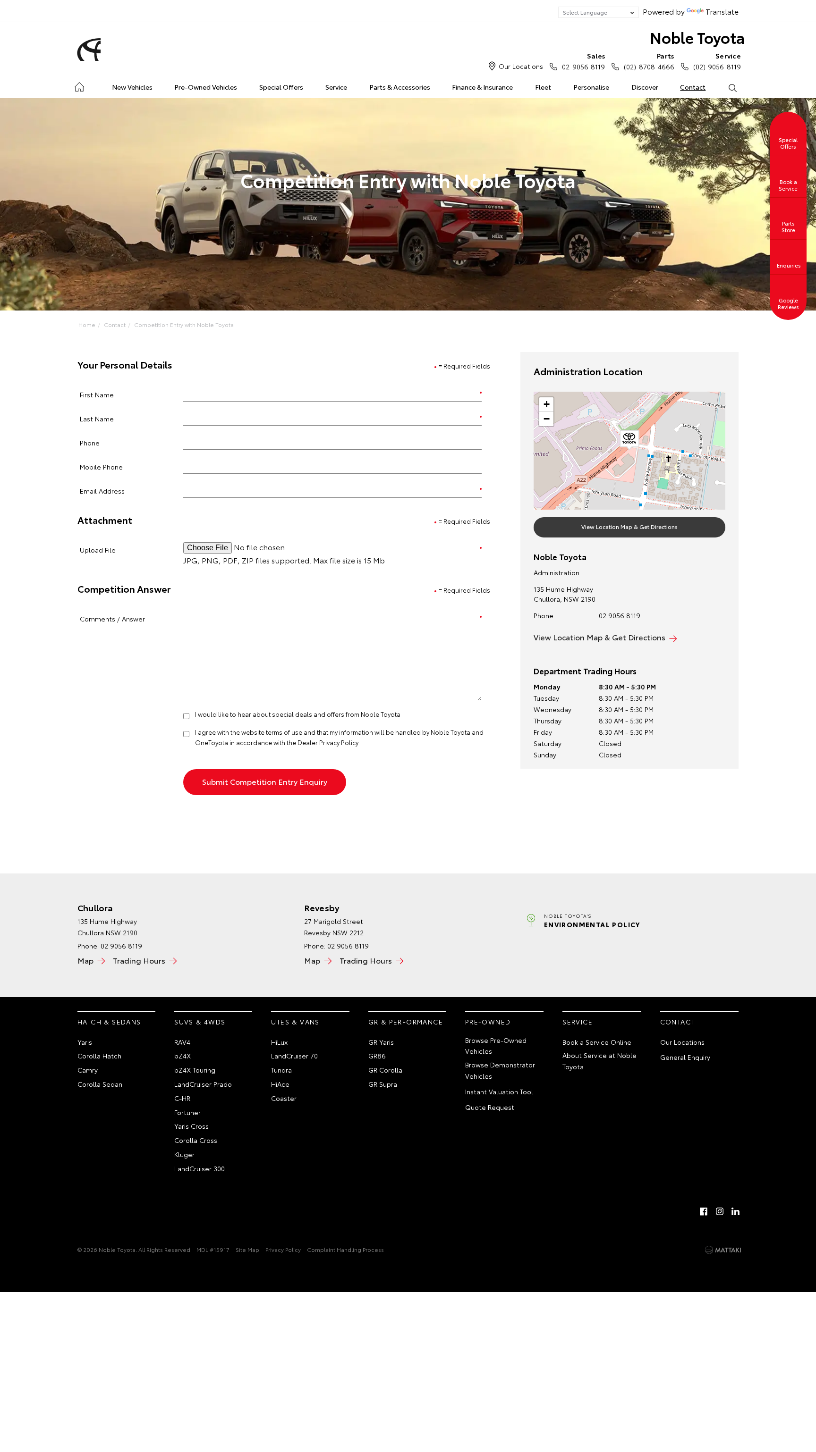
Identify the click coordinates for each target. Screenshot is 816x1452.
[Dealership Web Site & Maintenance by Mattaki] (723, 1250)
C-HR (182, 1098)
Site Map (247, 1249)
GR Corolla (385, 1069)
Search (732, 87)
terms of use (284, 732)
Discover (644, 87)
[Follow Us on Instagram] (719, 1211)
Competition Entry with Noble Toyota (184, 324)
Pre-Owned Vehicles (205, 87)
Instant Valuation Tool (499, 1091)
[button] (629, 440)
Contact (693, 87)
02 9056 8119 (583, 61)
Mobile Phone (101, 466)
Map (85, 960)
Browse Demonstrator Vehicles (500, 1070)
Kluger (184, 1154)
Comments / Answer (112, 618)
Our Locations (521, 66)
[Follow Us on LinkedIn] (736, 1211)
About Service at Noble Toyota (599, 1060)
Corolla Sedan (99, 1084)
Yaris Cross (191, 1126)
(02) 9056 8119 (717, 61)
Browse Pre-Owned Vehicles (496, 1045)
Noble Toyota (697, 37)
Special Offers (281, 87)
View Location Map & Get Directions (629, 526)
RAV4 (182, 1042)
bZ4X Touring (194, 1069)
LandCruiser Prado (203, 1084)
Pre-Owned (488, 1021)
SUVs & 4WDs (199, 1021)
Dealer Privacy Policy (328, 742)
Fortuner (187, 1112)
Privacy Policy (283, 1249)
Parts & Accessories (399, 87)
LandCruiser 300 (199, 1168)
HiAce (280, 1084)
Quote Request (489, 1107)
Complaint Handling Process (345, 1249)
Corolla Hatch (99, 1055)
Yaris (84, 1042)
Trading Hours (139, 960)
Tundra (281, 1069)
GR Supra (382, 1084)
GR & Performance (405, 1021)
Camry (87, 1069)
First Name (97, 394)
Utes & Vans (295, 1021)
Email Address (102, 490)
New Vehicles (132, 87)
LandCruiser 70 (294, 1055)
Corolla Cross (195, 1140)
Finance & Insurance (482, 87)
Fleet (543, 87)
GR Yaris (381, 1042)
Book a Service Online (596, 1042)
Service (336, 87)
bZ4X (182, 1055)
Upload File (98, 549)
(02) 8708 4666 (649, 61)
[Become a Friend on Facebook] (703, 1211)
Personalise (591, 87)
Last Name (97, 418)
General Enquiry (685, 1057)
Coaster (284, 1098)
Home (79, 85)
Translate (722, 11)
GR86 (377, 1055)
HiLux (279, 1042)
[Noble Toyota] (87, 49)
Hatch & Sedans (109, 1021)
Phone (90, 442)
